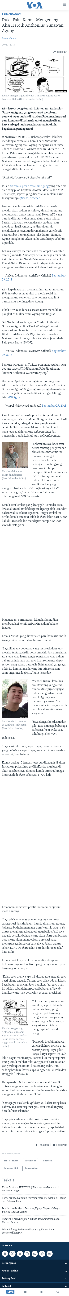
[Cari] (58, 1292)
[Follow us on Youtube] (20, 1254)
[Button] (60, 52)
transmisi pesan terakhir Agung (29, 186)
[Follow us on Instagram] (27, 1254)
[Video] (25, 1292)
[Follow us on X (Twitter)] (12, 1254)
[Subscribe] (50, 1254)
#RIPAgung (14, 397)
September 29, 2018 (54, 405)
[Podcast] (42, 1254)
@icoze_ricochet (29, 198)
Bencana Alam (11, 13)
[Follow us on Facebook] (5, 1254)
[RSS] (35, 1254)
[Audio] (42, 1292)
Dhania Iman (9, 38)
